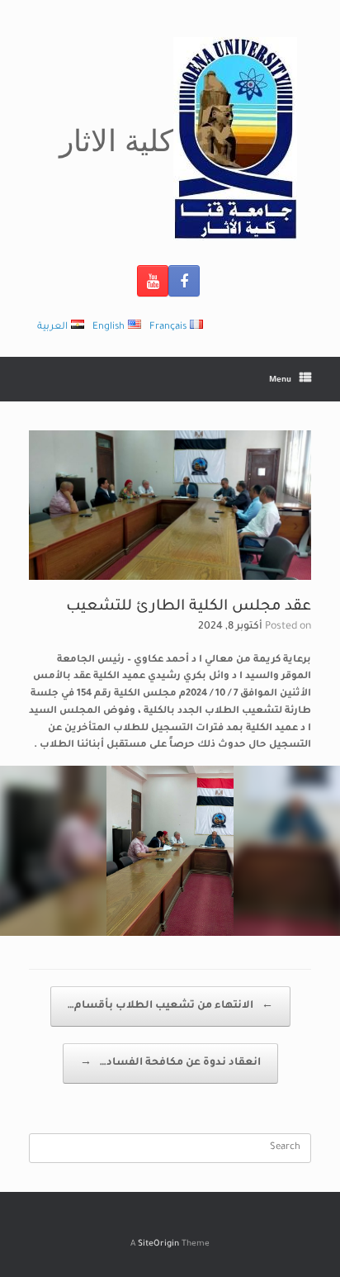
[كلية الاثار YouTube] (152, 281)
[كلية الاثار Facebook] (184, 281)
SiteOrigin (158, 1244)
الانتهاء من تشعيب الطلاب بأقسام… (170, 1006)
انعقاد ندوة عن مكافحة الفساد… (170, 1063)
